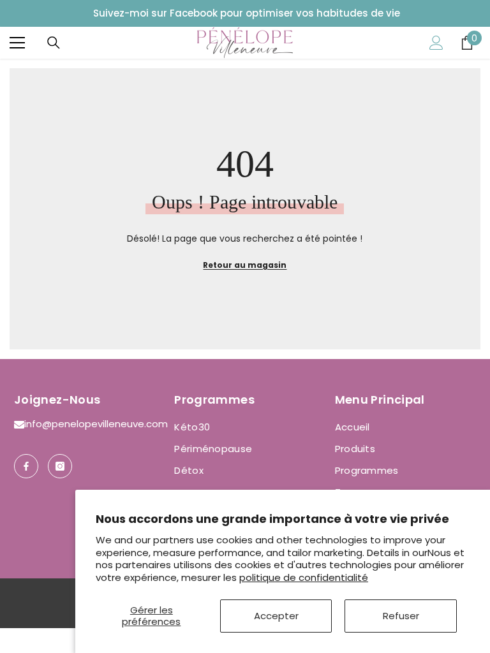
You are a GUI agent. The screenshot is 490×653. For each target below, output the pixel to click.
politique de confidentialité (303, 577)
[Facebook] (26, 466)
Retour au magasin (244, 265)
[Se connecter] (436, 43)
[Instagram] (60, 466)
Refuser (401, 615)
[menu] (17, 42)
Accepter (276, 615)
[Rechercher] (53, 42)
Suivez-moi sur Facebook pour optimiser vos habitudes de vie (246, 13)
